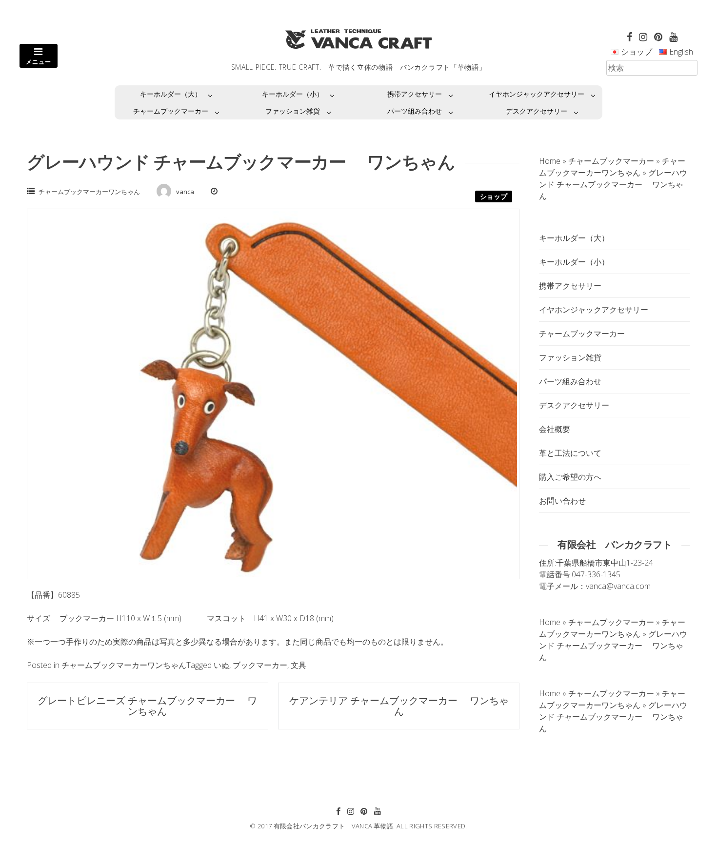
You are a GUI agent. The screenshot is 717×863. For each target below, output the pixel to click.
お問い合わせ (562, 500)
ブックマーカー (260, 665)
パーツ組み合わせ (414, 111)
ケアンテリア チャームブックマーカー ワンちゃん (399, 706)
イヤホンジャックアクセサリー (536, 93)
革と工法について (570, 453)
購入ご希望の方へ (570, 476)
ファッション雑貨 (292, 111)
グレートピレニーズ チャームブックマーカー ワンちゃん (147, 706)
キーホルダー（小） (292, 93)
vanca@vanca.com (618, 586)
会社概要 (554, 429)
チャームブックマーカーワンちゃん (89, 191)
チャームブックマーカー (170, 111)
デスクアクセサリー (536, 111)
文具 (298, 665)
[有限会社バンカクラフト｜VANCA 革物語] (358, 39)
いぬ (221, 665)
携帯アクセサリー (414, 93)
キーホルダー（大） (170, 93)
